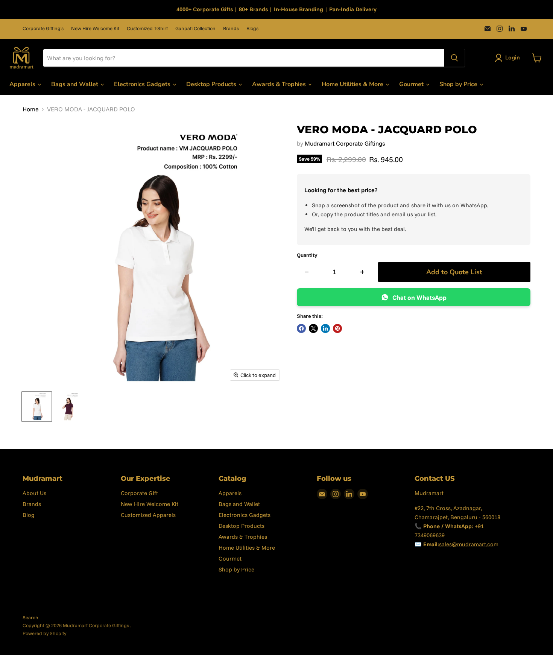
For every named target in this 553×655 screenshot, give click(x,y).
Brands (231, 28)
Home (31, 109)
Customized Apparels (148, 514)
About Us (34, 493)
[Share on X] (313, 328)
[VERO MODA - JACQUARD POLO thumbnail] (37, 406)
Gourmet (412, 84)
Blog (29, 514)
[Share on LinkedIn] (325, 328)
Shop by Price (459, 84)
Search (30, 617)
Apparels (23, 84)
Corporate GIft (139, 493)
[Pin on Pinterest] (337, 328)
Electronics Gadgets (143, 84)
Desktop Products (212, 84)
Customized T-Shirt (147, 28)
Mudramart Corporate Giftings (345, 143)
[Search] (454, 58)
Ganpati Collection (195, 28)
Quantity (307, 255)
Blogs (252, 28)
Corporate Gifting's (43, 28)
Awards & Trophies (279, 84)
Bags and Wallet (75, 84)
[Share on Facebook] (301, 328)
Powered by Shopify (44, 633)
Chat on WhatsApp (419, 297)
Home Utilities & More (353, 84)
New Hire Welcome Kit (95, 28)
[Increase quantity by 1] (362, 272)
